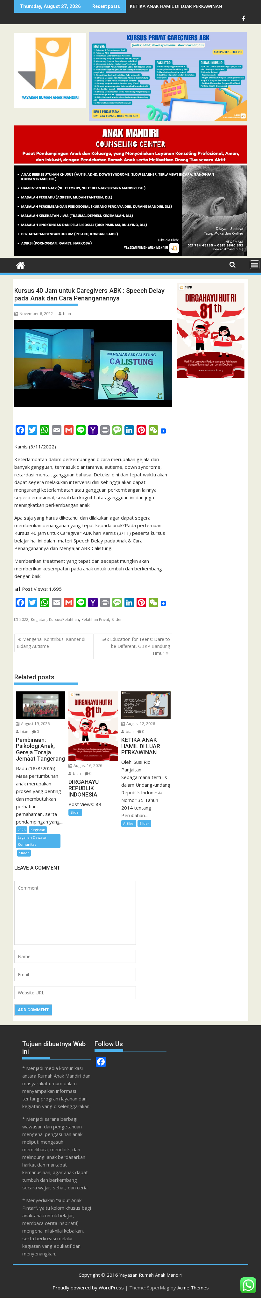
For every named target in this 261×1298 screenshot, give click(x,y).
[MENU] (254, 264)
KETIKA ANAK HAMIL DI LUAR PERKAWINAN (176, 6)
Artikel (128, 823)
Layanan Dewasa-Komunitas (32, 841)
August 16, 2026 (87, 765)
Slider (117, 619)
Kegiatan (38, 619)
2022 (23, 619)
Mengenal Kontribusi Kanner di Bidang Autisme (51, 642)
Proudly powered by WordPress (88, 1287)
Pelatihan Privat (95, 619)
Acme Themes (193, 1287)
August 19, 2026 (35, 723)
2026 (21, 829)
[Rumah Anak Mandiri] (130, 254)
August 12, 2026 (140, 723)
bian (67, 313)
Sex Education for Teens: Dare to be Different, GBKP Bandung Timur (136, 646)
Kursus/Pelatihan (64, 619)
